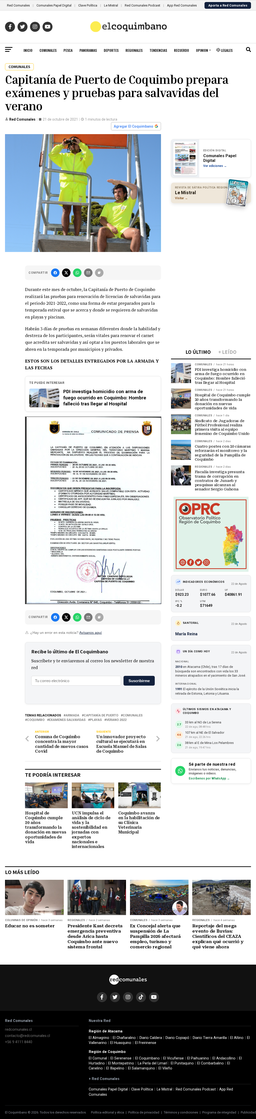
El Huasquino (120, 1043)
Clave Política (87, 5)
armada (72, 715)
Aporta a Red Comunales (227, 5)
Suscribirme (139, 681)
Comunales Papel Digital (54, 5)
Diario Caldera (151, 1038)
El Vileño (165, 1068)
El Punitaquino (182, 1063)
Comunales (48, 50)
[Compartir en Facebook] (55, 272)
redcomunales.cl (18, 1029)
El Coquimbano (147, 1058)
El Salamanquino (141, 1068)
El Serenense (121, 1058)
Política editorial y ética (107, 1112)
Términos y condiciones (181, 1112)
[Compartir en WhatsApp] (77, 272)
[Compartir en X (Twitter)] (66, 272)
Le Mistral (111, 5)
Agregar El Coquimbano (133, 126)
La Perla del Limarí (152, 1063)
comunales (132, 715)
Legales (226, 50)
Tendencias (158, 50)
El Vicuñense (173, 1058)
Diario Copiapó (177, 1038)
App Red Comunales (182, 5)
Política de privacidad (143, 1112)
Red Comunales (18, 5)
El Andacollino (224, 1058)
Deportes (111, 50)
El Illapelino (115, 1068)
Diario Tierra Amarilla (210, 1038)
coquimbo (35, 720)
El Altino (237, 1038)
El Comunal (98, 1058)
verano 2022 (116, 720)
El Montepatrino (121, 1063)
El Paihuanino (198, 1058)
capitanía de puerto (101, 715)
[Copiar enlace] (99, 272)
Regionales (134, 50)
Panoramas (88, 50)
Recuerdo (181, 50)
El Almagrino (99, 1038)
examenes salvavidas (67, 720)
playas (96, 720)
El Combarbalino (210, 1063)
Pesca (68, 50)
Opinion (202, 50)
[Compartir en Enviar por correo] (88, 272)
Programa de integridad (219, 1112)
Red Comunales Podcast (142, 5)
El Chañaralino (124, 1038)
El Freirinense (145, 1043)
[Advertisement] (211, 239)
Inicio (28, 50)
